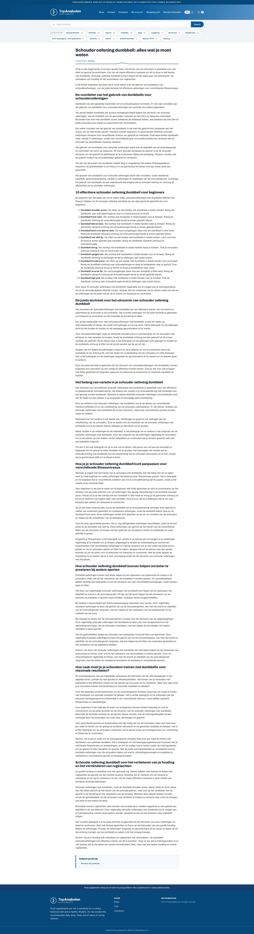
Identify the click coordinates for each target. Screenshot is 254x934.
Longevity (157, 33)
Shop (101, 12)
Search (197, 24)
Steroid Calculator (172, 12)
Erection (94, 39)
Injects (110, 33)
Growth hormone (128, 39)
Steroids (94, 33)
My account (137, 12)
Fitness (91, 61)
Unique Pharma (74, 33)
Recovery (174, 33)
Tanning (167, 39)
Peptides (126, 33)
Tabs (141, 33)
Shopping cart (153, 12)
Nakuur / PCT (150, 39)
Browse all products (90, 863)
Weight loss (191, 33)
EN (187, 12)
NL (192, 12)
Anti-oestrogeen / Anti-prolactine (68, 39)
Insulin (109, 39)
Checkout (123, 12)
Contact (111, 12)
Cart (116, 906)
